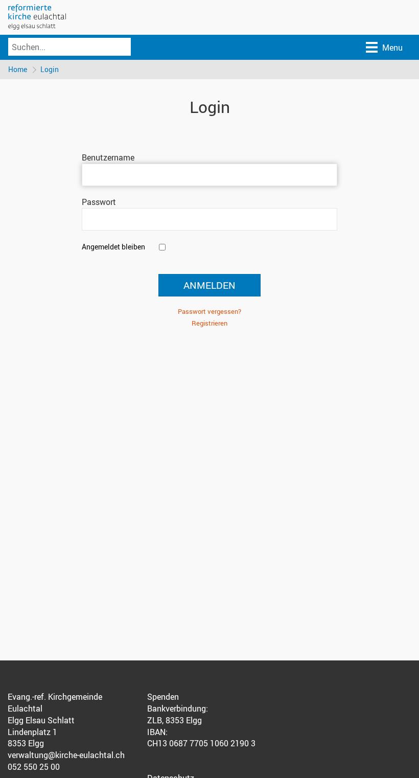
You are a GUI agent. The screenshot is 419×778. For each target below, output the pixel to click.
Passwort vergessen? (209, 311)
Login (49, 69)
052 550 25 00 (34, 766)
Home (17, 69)
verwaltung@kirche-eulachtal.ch (66, 755)
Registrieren (209, 323)
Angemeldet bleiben (113, 246)
